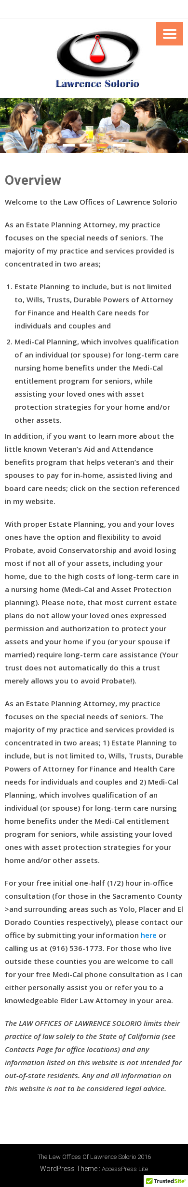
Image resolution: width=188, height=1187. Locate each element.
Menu (169, 33)
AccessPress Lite (125, 1168)
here (149, 935)
